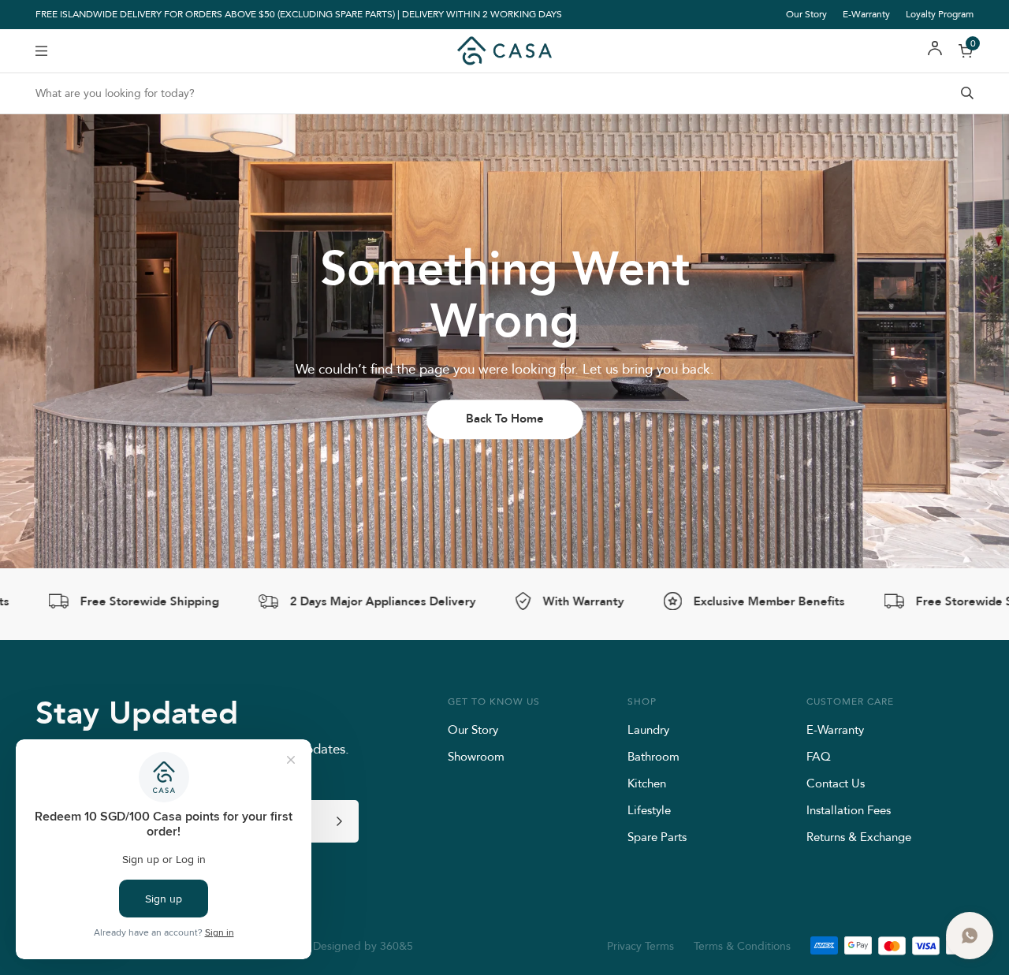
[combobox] (504, 93)
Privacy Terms (640, 946)
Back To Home (505, 418)
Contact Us (835, 783)
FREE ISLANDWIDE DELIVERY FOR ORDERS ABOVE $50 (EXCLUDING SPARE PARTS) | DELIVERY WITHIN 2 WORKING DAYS (298, 14)
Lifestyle (649, 810)
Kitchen (646, 783)
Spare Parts (657, 837)
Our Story (806, 13)
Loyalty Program (940, 13)
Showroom (476, 756)
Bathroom (653, 756)
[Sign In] (935, 51)
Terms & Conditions (742, 946)
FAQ (818, 756)
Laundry (648, 729)
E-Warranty (866, 13)
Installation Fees (848, 810)
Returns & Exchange (858, 837)
